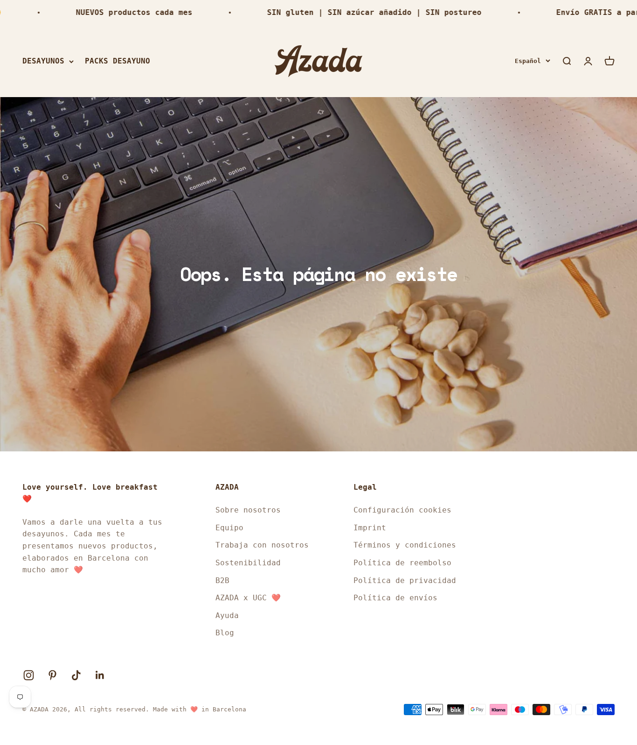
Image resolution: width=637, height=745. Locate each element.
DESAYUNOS (43, 60)
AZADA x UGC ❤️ (248, 597)
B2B (222, 580)
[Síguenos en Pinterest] (52, 675)
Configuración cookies (402, 510)
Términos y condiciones (404, 545)
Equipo (229, 527)
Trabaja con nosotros (262, 545)
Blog (224, 632)
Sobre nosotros (248, 510)
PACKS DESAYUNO (117, 60)
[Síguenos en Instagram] (28, 675)
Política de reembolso (402, 562)
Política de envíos (395, 597)
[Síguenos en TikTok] (76, 675)
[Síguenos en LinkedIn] (100, 675)
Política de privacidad (404, 580)
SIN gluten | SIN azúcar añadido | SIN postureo (355, 12)
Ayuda (227, 615)
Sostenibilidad (248, 562)
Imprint (369, 527)
